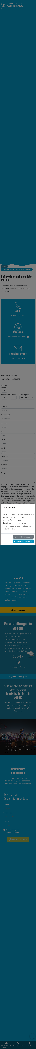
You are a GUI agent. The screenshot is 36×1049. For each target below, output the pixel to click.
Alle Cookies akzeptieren (23, 537)
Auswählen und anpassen (23, 541)
